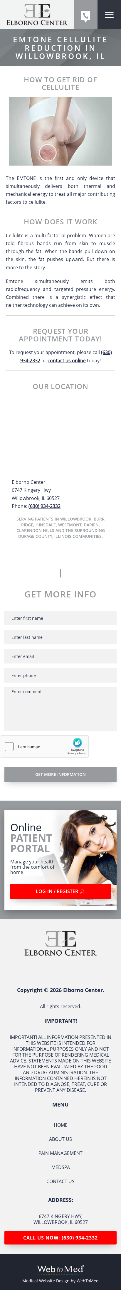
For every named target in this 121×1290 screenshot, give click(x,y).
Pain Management (60, 1153)
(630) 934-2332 (44, 506)
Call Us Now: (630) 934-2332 (60, 1238)
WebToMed (88, 1281)
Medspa (60, 1167)
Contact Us (60, 1181)
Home (61, 1125)
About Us (60, 1139)
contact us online (67, 360)
